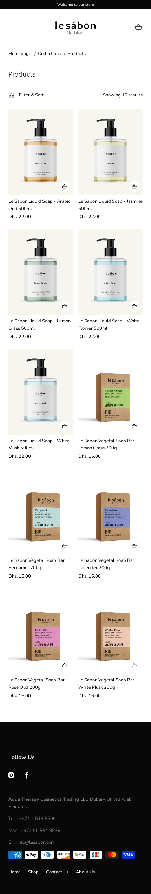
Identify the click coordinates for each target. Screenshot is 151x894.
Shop (33, 872)
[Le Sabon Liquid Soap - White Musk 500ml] (40, 392)
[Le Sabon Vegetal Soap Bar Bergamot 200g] (40, 511)
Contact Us (57, 872)
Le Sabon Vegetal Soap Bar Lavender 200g (106, 564)
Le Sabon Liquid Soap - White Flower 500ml (108, 324)
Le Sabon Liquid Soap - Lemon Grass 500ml (39, 324)
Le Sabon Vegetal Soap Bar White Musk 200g (106, 684)
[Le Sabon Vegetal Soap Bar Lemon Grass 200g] (110, 392)
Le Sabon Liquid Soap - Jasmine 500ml (110, 205)
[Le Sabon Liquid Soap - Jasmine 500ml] (110, 152)
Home (14, 872)
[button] (12, 26)
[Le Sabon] (76, 27)
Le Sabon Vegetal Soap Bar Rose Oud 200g (36, 684)
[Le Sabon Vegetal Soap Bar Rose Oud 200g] (40, 631)
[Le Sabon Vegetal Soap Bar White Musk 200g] (110, 631)
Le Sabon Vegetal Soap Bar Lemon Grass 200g (106, 444)
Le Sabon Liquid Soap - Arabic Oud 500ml (39, 205)
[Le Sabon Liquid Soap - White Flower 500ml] (110, 272)
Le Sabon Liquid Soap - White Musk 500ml (39, 444)
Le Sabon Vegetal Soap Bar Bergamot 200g (36, 564)
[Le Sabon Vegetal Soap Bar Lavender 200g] (110, 511)
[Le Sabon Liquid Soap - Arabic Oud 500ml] (40, 152)
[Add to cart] (64, 186)
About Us (85, 872)
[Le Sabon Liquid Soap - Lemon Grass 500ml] (40, 272)
